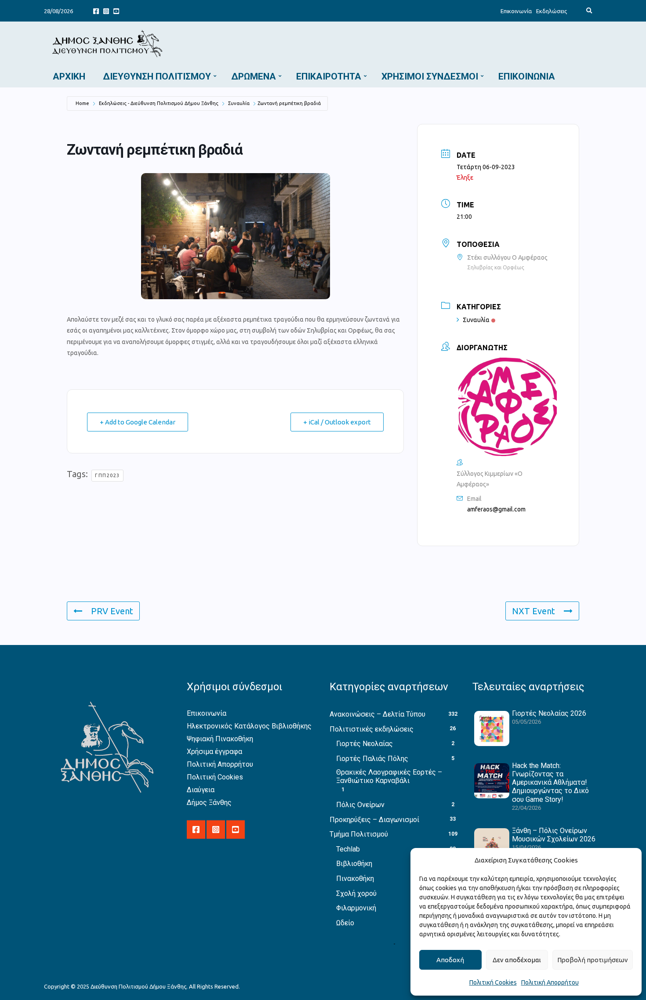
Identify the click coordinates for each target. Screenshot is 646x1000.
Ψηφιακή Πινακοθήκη (220, 739)
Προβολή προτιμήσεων (592, 960)
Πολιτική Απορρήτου (550, 982)
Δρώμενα (253, 76)
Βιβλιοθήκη (354, 863)
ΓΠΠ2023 (107, 475)
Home (82, 103)
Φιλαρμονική (356, 908)
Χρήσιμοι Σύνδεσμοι (429, 76)
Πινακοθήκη (355, 878)
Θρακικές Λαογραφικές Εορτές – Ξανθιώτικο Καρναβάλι (389, 776)
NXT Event (533, 611)
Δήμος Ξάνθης (209, 802)
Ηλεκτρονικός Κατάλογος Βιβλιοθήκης (249, 726)
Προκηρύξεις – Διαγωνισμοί (374, 819)
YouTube (116, 10)
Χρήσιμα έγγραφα (214, 751)
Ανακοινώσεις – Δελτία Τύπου (377, 714)
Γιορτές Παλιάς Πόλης (372, 758)
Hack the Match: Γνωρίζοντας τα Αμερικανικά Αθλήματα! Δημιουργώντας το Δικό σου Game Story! (550, 782)
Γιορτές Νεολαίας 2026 (549, 713)
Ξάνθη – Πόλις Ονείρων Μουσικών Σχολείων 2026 (553, 834)
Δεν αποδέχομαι (517, 960)
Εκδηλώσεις (551, 11)
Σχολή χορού (356, 893)
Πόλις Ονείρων (360, 805)
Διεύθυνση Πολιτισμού (157, 76)
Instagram (106, 10)
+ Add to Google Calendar (137, 422)
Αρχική (69, 76)
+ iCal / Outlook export (337, 422)
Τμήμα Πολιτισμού (359, 834)
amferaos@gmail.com (496, 509)
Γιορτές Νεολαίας (364, 743)
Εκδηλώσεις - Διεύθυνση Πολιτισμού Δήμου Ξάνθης (158, 103)
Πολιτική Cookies (493, 982)
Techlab (348, 849)
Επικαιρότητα (328, 76)
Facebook (96, 10)
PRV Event (112, 611)
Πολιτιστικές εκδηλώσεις (372, 729)
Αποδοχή (450, 960)
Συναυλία (239, 103)
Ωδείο (345, 923)
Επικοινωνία (516, 11)
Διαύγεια (200, 790)
